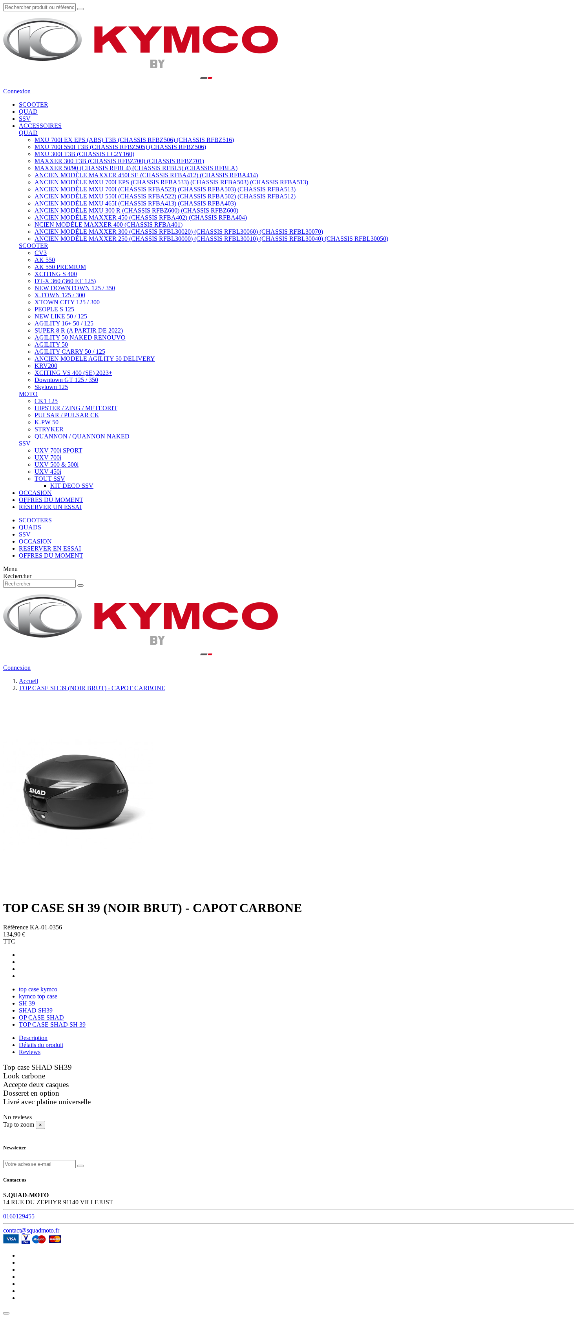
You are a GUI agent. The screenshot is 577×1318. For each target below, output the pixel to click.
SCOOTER (33, 245)
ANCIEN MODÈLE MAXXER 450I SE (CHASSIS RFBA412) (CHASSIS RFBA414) (146, 175)
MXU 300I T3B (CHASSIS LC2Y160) (84, 154)
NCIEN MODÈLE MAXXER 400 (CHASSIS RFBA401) (109, 224)
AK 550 (45, 259)
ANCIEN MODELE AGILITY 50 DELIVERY (95, 358)
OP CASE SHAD (41, 1017)
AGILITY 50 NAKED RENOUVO (80, 337)
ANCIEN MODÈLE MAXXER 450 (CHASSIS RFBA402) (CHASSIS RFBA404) (141, 217)
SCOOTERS (35, 520)
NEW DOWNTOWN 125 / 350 (75, 288)
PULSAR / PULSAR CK (67, 415)
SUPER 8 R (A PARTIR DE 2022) (79, 330)
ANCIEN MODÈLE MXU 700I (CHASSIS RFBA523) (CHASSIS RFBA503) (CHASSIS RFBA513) (165, 189)
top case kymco (38, 989)
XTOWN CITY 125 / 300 (67, 302)
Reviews (29, 1052)
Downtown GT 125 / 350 (66, 379)
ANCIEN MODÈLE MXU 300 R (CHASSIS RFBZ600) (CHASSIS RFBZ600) (136, 210)
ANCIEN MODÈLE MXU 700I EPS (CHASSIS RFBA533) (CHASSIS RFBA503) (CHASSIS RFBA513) (171, 182)
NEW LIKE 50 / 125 (61, 316)
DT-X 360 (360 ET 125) (65, 281)
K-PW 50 (46, 422)
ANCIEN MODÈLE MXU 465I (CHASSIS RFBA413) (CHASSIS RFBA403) (135, 203)
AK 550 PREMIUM (60, 267)
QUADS (30, 527)
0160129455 (19, 1216)
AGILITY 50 (51, 344)
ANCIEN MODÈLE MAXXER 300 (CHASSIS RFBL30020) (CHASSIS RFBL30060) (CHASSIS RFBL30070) (179, 231)
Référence (16, 927)
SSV (25, 443)
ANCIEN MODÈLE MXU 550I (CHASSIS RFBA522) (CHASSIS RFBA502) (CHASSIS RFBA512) (165, 196)
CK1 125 (46, 401)
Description (33, 1037)
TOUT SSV (50, 478)
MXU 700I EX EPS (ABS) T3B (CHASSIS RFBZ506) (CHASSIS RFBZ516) (134, 139)
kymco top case (38, 996)
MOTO (28, 394)
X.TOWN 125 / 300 (60, 295)
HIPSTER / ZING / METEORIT (76, 408)
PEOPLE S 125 (54, 309)
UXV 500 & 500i (57, 464)
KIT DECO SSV (71, 485)
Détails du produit (41, 1045)
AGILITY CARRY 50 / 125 (70, 351)
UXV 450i (48, 471)
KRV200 (46, 365)
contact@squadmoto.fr (31, 1230)
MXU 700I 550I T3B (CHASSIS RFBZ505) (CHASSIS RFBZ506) (120, 147)
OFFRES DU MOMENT (51, 555)
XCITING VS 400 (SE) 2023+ (73, 372)
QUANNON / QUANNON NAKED (82, 436)
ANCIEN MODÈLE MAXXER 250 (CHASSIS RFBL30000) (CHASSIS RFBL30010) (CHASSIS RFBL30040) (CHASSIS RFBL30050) (211, 238)
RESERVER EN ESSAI (50, 548)
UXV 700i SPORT (58, 450)
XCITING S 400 (56, 274)
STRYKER (49, 429)
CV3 (41, 252)
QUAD (28, 132)
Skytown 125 (51, 387)
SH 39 (27, 1003)
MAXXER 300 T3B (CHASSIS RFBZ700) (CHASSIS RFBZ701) (119, 161)
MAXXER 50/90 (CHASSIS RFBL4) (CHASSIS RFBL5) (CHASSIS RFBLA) (136, 168)
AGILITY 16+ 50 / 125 (64, 323)
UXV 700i (48, 457)
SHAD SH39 (36, 1010)
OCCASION (35, 541)
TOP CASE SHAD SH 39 (52, 1024)
